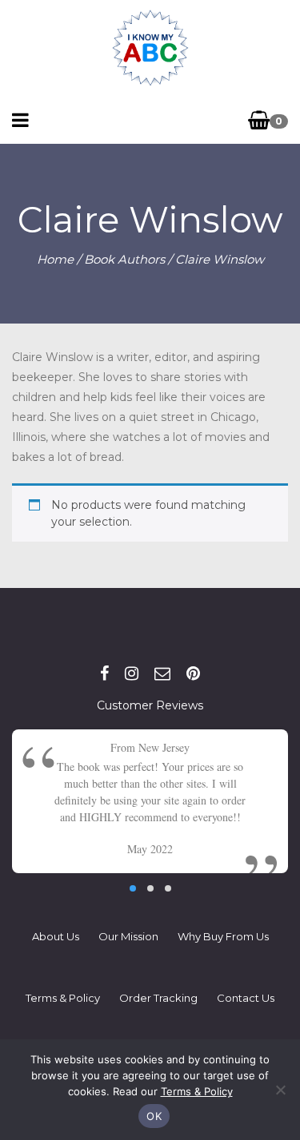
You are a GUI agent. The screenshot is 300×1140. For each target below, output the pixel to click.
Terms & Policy (63, 997)
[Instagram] (131, 673)
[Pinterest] (193, 673)
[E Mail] (162, 673)
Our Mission (128, 936)
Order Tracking (158, 997)
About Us (55, 936)
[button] (133, 888)
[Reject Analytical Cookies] (280, 1090)
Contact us (245, 997)
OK (154, 1116)
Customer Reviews (150, 705)
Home (55, 259)
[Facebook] (104, 673)
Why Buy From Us (223, 936)
